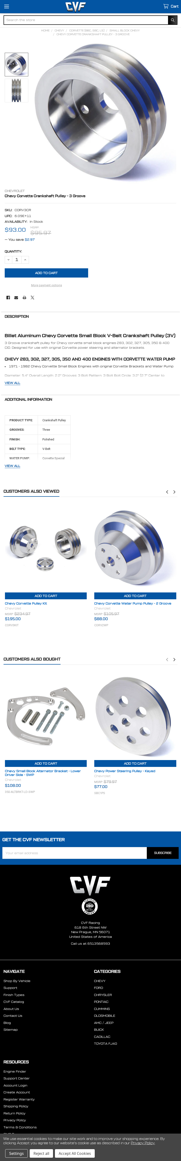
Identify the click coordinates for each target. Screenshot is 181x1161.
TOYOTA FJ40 (105, 1043)
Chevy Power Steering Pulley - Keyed (124, 771)
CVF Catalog (14, 1001)
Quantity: (13, 251)
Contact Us (13, 1015)
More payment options (46, 285)
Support (10, 987)
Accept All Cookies (75, 1153)
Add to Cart (46, 595)
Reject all (41, 1153)
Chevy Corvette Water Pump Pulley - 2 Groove (132, 603)
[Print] (24, 297)
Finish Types (14, 994)
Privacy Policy (15, 1120)
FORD (98, 987)
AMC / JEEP (103, 1022)
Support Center (17, 1078)
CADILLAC (102, 1036)
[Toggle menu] (6, 6)
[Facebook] (8, 297)
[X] (32, 297)
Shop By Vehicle (17, 981)
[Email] (16, 297)
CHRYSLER (103, 994)
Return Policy (14, 1113)
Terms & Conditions (20, 1127)
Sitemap (11, 1029)
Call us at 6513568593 (90, 943)
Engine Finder (15, 1071)
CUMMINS (102, 1008)
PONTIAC (101, 1001)
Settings (16, 1153)
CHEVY (99, 981)
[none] (105, 113)
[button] (167, 492)
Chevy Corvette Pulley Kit (26, 603)
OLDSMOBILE (104, 1015)
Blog (7, 1022)
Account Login (15, 1085)
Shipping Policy (16, 1106)
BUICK (99, 1029)
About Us (11, 1008)
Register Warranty (19, 1099)
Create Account (17, 1092)
